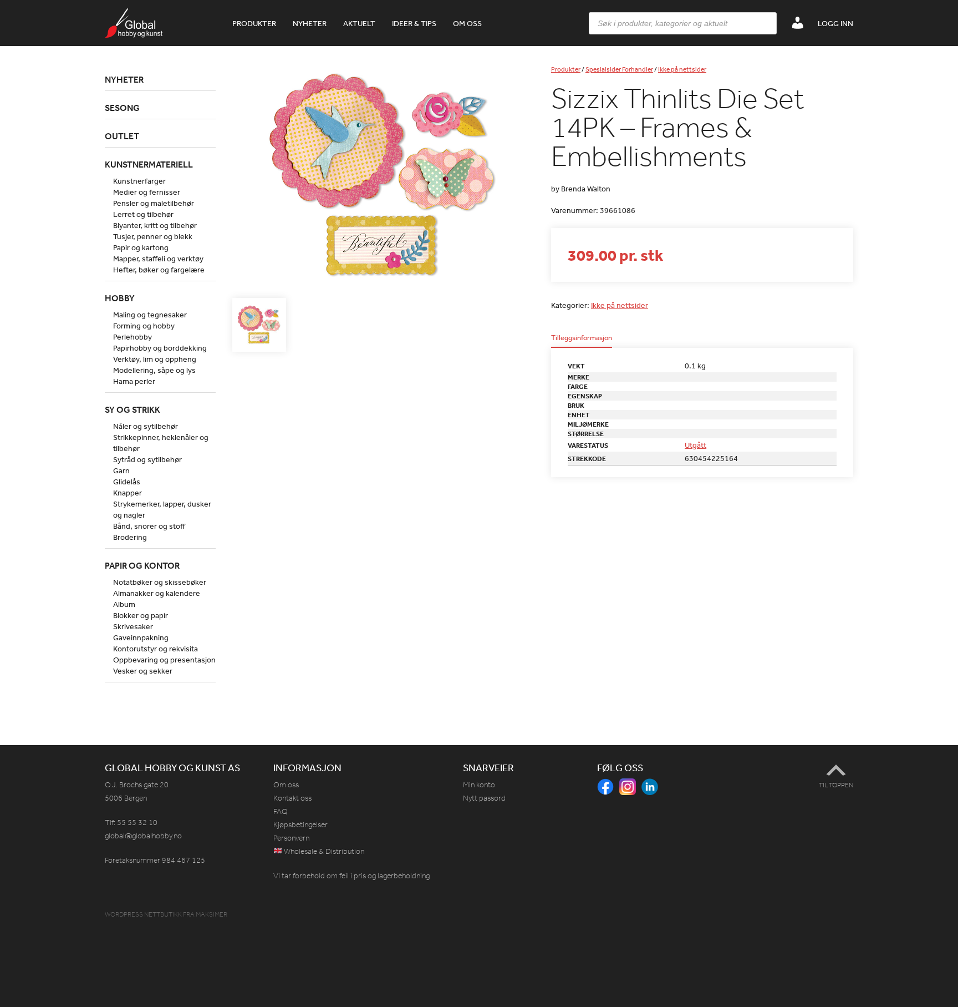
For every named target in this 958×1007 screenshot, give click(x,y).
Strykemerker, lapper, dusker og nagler (162, 509)
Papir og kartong (141, 247)
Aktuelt (359, 23)
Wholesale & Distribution (323, 851)
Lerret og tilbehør (143, 214)
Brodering (130, 537)
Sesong (122, 107)
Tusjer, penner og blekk (152, 236)
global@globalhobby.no (143, 836)
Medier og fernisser (146, 192)
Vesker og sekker (142, 671)
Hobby (120, 297)
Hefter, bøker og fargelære (159, 270)
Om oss (467, 23)
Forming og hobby (144, 326)
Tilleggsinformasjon (581, 338)
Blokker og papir (140, 615)
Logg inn (835, 23)
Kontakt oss (292, 798)
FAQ (280, 811)
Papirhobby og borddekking (160, 348)
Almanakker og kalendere (156, 593)
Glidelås (126, 482)
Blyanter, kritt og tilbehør (155, 225)
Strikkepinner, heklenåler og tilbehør (160, 442)
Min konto (479, 785)
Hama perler (134, 381)
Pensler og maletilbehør (153, 203)
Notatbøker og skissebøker (159, 582)
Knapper (127, 493)
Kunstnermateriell (149, 164)
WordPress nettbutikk (143, 914)
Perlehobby (132, 337)
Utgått (695, 445)
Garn (121, 470)
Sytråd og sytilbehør (147, 459)
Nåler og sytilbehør (145, 426)
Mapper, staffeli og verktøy (158, 259)
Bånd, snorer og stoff (149, 526)
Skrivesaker (133, 626)
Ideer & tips (414, 23)
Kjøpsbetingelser (300, 824)
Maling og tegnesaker (150, 315)
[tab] (581, 341)
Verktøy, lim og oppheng (154, 359)
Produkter (254, 23)
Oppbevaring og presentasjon (164, 660)
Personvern (291, 838)
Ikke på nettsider (682, 69)
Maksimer (211, 914)
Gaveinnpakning (141, 637)
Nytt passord (484, 798)
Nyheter (310, 23)
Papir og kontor (142, 565)
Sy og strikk (132, 409)
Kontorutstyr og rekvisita (155, 649)
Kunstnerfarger (139, 181)
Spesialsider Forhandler (619, 69)
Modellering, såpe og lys (154, 370)
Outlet (122, 135)
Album (124, 604)
